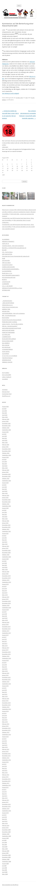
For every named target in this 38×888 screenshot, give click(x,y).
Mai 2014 (4, 717)
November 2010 (6, 806)
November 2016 (6, 654)
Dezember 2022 (6, 499)
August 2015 (5, 686)
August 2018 (5, 609)
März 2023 (5, 493)
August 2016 (5, 660)
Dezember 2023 (6, 474)
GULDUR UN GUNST (7, 265)
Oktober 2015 (5, 681)
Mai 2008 (4, 870)
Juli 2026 (4, 408)
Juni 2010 (4, 817)
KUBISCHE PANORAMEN (8, 332)
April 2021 (4, 542)
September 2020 (6, 557)
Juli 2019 (4, 586)
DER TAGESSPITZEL (7, 254)
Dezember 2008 (6, 855)
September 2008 (6, 861)
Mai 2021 (4, 540)
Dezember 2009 (6, 830)
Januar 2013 (5, 751)
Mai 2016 (4, 667)
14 (22, 166)
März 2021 (5, 544)
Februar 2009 (5, 851)
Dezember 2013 (6, 728)
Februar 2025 (5, 444)
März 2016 (5, 671)
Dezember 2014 (6, 703)
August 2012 (5, 762)
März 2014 (5, 722)
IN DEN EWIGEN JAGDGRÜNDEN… (10, 269)
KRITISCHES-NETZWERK (8, 330)
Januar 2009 (5, 853)
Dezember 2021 (6, 525)
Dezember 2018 (6, 601)
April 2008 (4, 872)
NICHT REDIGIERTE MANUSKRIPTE (11, 275)
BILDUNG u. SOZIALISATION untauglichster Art (14, 248)
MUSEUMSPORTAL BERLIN (9, 339)
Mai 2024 (4, 463)
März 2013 (5, 747)
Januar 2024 (5, 472)
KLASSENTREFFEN (6, 271)
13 (17, 166)
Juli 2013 (4, 739)
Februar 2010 (5, 825)
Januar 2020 (5, 573)
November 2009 (6, 832)
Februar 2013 (5, 749)
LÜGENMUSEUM (6, 336)
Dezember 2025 (6, 423)
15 (26, 166)
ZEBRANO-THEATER (7, 362)
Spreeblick (5, 379)
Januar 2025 (5, 447)
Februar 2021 (5, 546)
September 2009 (6, 836)
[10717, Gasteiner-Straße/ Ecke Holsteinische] (14, 196)
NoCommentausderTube (8, 277)
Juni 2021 (4, 538)
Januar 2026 (5, 421)
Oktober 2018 (5, 605)
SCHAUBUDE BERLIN (7, 349)
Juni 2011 (4, 791)
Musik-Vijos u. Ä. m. (7, 273)
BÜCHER (4, 250)
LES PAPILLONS (6, 334)
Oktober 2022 (5, 504)
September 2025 (6, 430)
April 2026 (4, 415)
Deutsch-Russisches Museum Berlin (11, 320)
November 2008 (6, 857)
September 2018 (6, 607)
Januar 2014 (5, 726)
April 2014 (4, 719)
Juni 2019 (4, 588)
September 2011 (6, 785)
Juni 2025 (4, 436)
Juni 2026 (4, 411)
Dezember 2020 (6, 550)
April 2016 (4, 669)
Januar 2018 (5, 624)
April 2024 (4, 466)
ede (26, 97)
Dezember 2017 (6, 626)
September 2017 (6, 633)
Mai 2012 (4, 768)
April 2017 (4, 643)
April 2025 (4, 440)
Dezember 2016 (6, 652)
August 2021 (5, 533)
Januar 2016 (5, 675)
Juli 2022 (4, 510)
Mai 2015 (4, 692)
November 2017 (6, 628)
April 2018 (4, 618)
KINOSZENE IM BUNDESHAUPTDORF (11, 328)
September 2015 (6, 684)
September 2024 (6, 455)
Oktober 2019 (5, 580)
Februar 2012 (5, 775)
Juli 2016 (4, 662)
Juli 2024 (4, 459)
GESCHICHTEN (6, 260)
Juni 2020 (4, 563)
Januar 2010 (5, 827)
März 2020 (5, 569)
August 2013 (5, 736)
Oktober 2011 (5, 783)
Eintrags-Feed (5, 392)
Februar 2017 (5, 648)
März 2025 (5, 442)
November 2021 (6, 527)
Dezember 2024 (6, 449)
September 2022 (6, 506)
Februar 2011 (5, 800)
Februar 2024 (5, 470)
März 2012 (5, 772)
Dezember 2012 (6, 753)
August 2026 (5, 406)
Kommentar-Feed (6, 394)
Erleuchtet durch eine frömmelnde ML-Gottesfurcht (15, 256)
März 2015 (5, 696)
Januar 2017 (5, 650)
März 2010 (5, 823)
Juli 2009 (4, 840)
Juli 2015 (4, 688)
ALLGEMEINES (5, 239)
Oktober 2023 (5, 478)
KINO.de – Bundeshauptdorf (9, 326)
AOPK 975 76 (5, 243)
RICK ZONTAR (5, 345)
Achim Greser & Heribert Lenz (10, 307)
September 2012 (6, 760)
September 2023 (6, 480)
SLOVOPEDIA (5, 353)
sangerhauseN (6, 281)
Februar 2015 (5, 698)
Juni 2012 (4, 766)
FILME (3, 258)
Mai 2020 (4, 565)
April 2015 (4, 694)
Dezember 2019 (6, 576)
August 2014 (5, 711)
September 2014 (6, 709)
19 (12, 168)
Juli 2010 (4, 815)
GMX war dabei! (6, 262)
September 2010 (6, 810)
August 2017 (5, 635)
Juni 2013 (4, 741)
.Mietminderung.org (7, 305)
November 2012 (6, 755)
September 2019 (6, 582)
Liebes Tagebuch (6, 377)
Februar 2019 (5, 597)
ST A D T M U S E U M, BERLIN (9, 356)
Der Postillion (5, 372)
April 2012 (4, 770)
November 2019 (6, 578)
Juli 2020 (4, 561)
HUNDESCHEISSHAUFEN (8, 267)
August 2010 (5, 813)
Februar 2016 (5, 673)
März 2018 (5, 620)
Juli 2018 (4, 612)
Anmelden (5, 389)
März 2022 (5, 518)
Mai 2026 (4, 413)
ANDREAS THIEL (6, 309)
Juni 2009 (4, 842)
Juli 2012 (4, 764)
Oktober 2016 (5, 656)
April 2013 (4, 745)
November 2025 (6, 425)
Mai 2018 (4, 616)
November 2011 (6, 781)
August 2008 (5, 863)
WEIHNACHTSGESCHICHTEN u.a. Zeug (12, 288)
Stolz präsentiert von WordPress (10, 885)
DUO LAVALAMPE (6, 375)
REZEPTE (4, 279)
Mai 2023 (4, 489)
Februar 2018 (5, 622)
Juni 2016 (4, 664)
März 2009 (5, 849)
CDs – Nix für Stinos (7, 252)
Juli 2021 (4, 535)
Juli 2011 (4, 789)
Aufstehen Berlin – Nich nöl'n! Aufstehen (13, 246)
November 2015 (6, 679)
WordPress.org (6, 396)
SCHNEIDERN (5, 284)
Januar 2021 (5, 548)
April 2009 (4, 846)
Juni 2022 (4, 512)
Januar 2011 (5, 802)
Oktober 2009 (5, 834)
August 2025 (5, 432)
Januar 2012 (5, 777)
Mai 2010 (4, 819)
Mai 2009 (4, 844)
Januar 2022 (5, 523)
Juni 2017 (4, 639)
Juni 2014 (4, 715)
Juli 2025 (4, 434)
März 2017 (5, 645)
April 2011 (4, 796)
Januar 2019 (5, 599)
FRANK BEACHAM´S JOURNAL (9, 322)
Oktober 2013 (5, 732)
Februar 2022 (5, 521)
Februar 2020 (5, 571)
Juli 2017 (4, 637)
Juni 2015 (4, 690)
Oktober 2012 (5, 758)
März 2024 (5, 468)
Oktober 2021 (5, 529)
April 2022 (4, 516)
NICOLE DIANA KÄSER (7, 341)
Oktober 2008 (5, 859)
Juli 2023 (4, 485)
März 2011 (5, 798)
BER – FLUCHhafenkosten (9, 315)
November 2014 (6, 705)
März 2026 (5, 417)
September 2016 (6, 658)
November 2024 (6, 451)
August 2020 (5, 559)
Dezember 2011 (6, 779)
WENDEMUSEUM (6, 360)
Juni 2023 (4, 487)
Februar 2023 (5, 495)
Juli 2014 (4, 713)
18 (7, 168)
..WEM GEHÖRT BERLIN (8, 303)
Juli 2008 (4, 865)
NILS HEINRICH (6, 343)
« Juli (3, 174)
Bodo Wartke (5, 317)
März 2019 (5, 595)
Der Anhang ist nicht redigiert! (10, 93)
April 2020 (4, 567)
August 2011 (5, 787)
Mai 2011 (4, 794)
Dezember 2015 (6, 677)
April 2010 (4, 821)
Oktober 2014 (5, 707)
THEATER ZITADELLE (7, 358)
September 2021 (6, 531)
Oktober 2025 (5, 427)
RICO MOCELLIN (6, 347)
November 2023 (6, 476)
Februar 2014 (5, 724)
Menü (19, 5)
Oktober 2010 (5, 808)
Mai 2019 (4, 590)
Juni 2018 (4, 614)
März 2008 (5, 874)
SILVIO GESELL (6, 351)
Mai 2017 (4, 641)
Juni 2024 (4, 461)
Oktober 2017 (5, 631)
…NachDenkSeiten (7, 301)
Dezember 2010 (6, 804)
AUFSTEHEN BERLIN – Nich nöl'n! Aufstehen (13, 313)
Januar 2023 (5, 497)
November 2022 (6, 502)
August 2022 (5, 508)
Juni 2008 (4, 868)
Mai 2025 (4, 438)
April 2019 (4, 593)
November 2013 (6, 730)
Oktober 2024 (5, 453)
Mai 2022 (4, 514)
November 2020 (6, 552)
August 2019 (5, 584)
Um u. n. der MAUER (7, 286)
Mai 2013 (4, 743)
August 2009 (5, 838)
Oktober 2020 (5, 554)
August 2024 (5, 457)
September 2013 (6, 734)
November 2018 (6, 603)
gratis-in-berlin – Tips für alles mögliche (12, 324)
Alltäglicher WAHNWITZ (8, 241)
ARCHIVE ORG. (6, 311)
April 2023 (4, 491)
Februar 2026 (5, 419)
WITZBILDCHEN (6, 290)
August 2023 (5, 482)
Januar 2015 (5, 700)
